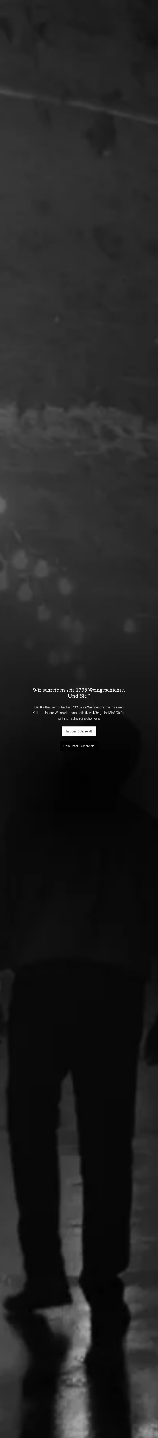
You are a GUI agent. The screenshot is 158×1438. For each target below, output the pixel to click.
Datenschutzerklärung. (98, 788)
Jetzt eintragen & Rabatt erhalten (79, 772)
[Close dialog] (127, 678)
